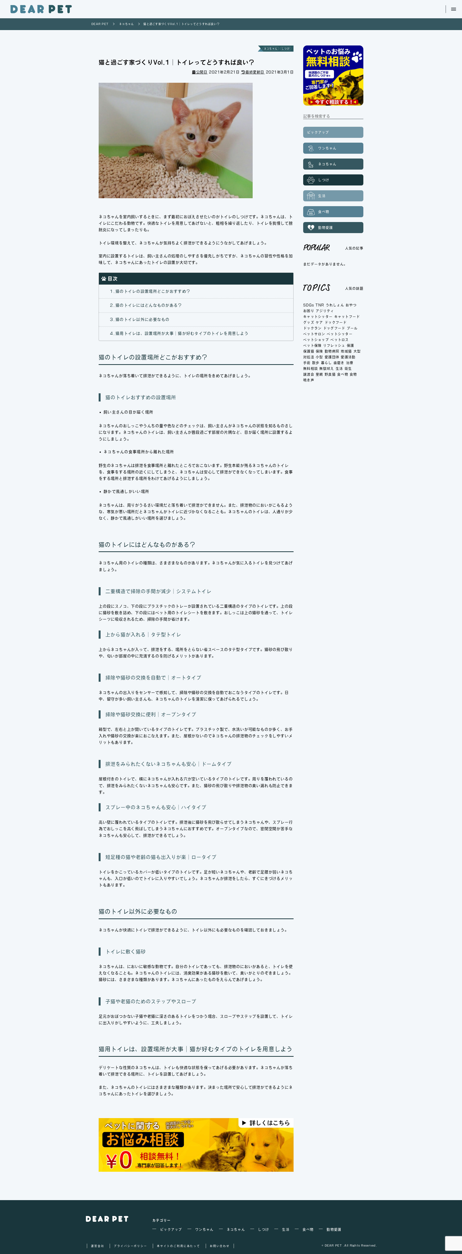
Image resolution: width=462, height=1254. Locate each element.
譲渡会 (308, 374)
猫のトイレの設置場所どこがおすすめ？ (153, 291)
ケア (319, 322)
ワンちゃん (327, 148)
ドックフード (336, 322)
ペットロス (339, 339)
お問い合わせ (220, 1246)
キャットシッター (318, 316)
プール (352, 328)
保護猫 (308, 351)
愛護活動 (348, 357)
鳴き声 (308, 380)
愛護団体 (332, 357)
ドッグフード (334, 328)
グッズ (308, 322)
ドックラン (312, 328)
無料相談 (310, 368)
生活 (321, 195)
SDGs (308, 305)
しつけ (286, 48)
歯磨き (339, 362)
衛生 (348, 368)
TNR (319, 305)
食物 (353, 374)
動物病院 (332, 351)
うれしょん (335, 305)
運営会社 (97, 1246)
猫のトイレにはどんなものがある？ (149, 305)
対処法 (308, 357)
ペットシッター (340, 334)
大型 (357, 351)
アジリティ (325, 310)
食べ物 (323, 211)
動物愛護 (325, 227)
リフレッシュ (334, 345)
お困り (308, 310)
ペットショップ (316, 339)
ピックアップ (318, 132)
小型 (319, 357)
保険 (319, 351)
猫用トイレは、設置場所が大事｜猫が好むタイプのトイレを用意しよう (182, 333)
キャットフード (347, 316)
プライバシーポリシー (130, 1246)
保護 (350, 345)
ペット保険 (312, 345)
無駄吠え (326, 368)
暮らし (326, 362)
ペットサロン (314, 334)
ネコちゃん (270, 48)
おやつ (351, 305)
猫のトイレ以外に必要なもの (142, 319)
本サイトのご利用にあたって (178, 1246)
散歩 (316, 362)
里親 (319, 374)
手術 (307, 362)
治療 (349, 362)
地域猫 (346, 351)
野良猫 (330, 374)
